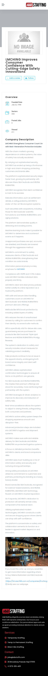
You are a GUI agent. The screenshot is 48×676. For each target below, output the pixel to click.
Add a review (14, 78)
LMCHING (21, 269)
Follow (31, 78)
